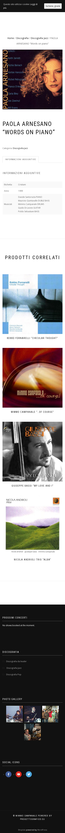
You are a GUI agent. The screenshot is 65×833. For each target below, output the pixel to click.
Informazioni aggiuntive (20, 159)
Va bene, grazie (53, 6)
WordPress (42, 830)
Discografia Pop (13, 674)
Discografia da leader (16, 661)
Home (10, 38)
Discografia (22, 38)
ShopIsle (22, 830)
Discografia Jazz (39, 38)
